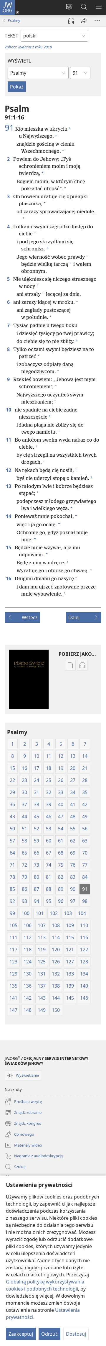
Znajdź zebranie (23, 1113)
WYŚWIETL (19, 61)
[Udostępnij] (84, 21)
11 (9, 439)
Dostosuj (76, 1334)
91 (9, 127)
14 (9, 516)
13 (9, 486)
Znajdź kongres (23, 1124)
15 (9, 547)
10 (9, 409)
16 (9, 578)
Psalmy (14, 20)
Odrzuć (49, 1334)
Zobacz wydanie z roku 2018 (28, 47)
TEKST (11, 35)
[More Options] (97, 21)
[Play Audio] (71, 21)
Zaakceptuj (21, 1334)
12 (9, 470)
